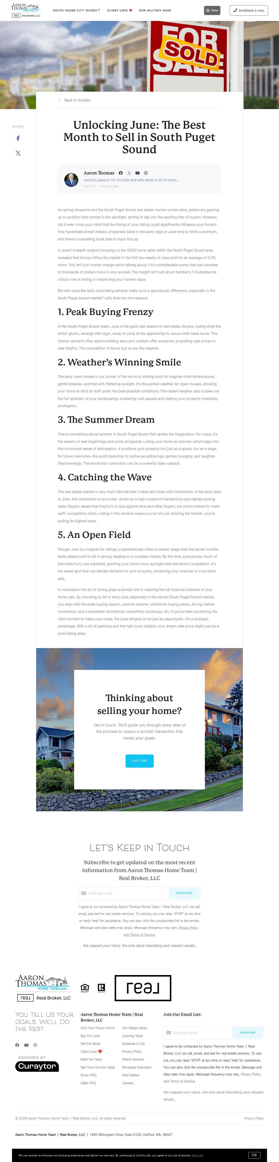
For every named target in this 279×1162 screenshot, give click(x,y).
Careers (128, 1083)
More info (197, 1155)
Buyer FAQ (89, 1075)
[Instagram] (35, 1045)
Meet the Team (91, 1059)
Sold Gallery (131, 1075)
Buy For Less (90, 1036)
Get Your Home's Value (98, 1067)
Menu (214, 10)
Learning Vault (132, 1036)
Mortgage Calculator (137, 1067)
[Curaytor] (37, 1071)
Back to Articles (77, 100)
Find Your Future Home (98, 1028)
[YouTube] (26, 1045)
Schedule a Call (133, 1044)
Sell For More (90, 1044)
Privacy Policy (132, 1051)
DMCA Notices (133, 1059)
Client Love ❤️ (119, 10)
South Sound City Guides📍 (77, 10)
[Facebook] (17, 1045)
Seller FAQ (88, 1083)
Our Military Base (155, 10)
